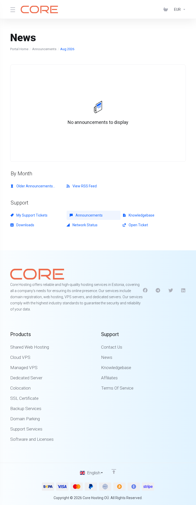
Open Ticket (138, 225)
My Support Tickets (31, 215)
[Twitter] (170, 290)
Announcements (44, 49)
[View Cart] (166, 9)
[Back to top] (113, 471)
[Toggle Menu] (12, 9)
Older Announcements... (35, 186)
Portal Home (19, 49)
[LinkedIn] (183, 290)
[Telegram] (158, 290)
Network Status (84, 225)
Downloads (25, 225)
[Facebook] (145, 290)
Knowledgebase (141, 215)
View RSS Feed (84, 186)
